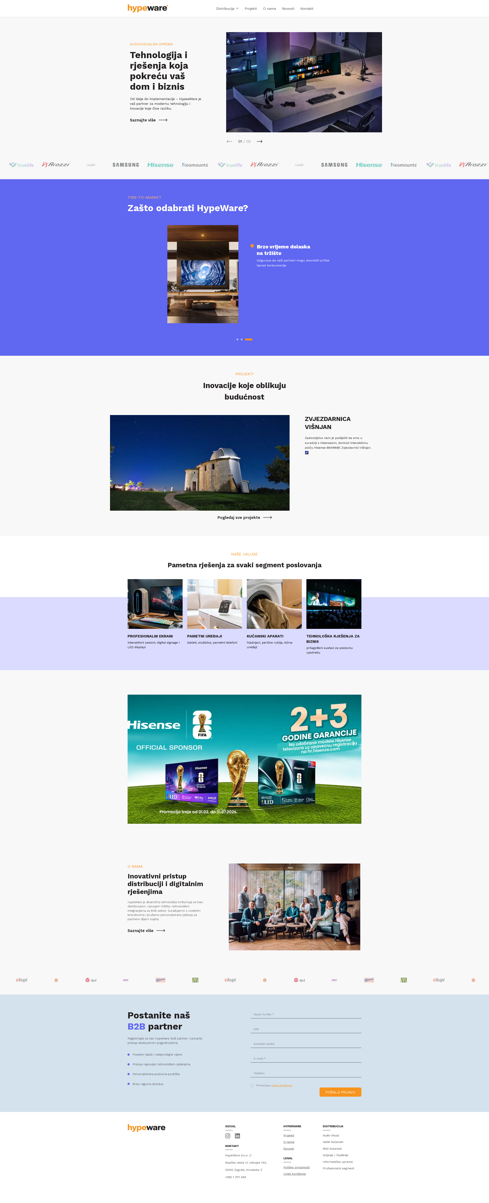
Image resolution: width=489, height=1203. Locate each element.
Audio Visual (331, 1135)
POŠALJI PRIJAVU (340, 1092)
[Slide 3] (252, 339)
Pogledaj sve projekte (238, 517)
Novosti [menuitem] (288, 9)
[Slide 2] (244, 339)
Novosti (288, 1148)
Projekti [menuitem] (251, 9)
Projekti (288, 1135)
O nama (288, 1142)
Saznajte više (143, 120)
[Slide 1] (237, 339)
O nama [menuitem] (269, 9)
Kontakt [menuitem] (306, 9)
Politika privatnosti (296, 1167)
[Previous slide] (229, 141)
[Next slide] (259, 141)
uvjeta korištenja (281, 1085)
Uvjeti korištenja (294, 1174)
